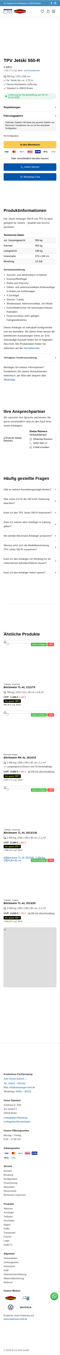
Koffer (7, 1228)
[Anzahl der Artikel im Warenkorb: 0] (48, 11)
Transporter (9, 1232)
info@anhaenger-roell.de (22, 1087)
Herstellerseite (31, 348)
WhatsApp (9, 379)
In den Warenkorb (30, 144)
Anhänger (9, 1212)
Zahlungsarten (11, 1262)
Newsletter (9, 1187)
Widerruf (8, 1282)
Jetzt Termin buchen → (15, 1079)
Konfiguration (10, 1179)
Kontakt (8, 1171)
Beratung (8, 1175)
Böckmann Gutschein (15, 1195)
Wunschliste (10, 1191)
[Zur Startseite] (15, 11)
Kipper (7, 1224)
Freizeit (7, 1236)
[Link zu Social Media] (51, 3)
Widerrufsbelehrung (14, 1278)
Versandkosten (33, 70)
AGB (6, 1270)
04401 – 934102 (16, 1083)
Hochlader (9, 1220)
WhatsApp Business (43, 439)
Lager (7, 1240)
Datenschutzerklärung (15, 1274)
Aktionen (8, 1208)
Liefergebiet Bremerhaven (17, 1121)
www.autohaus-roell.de (15, 1319)
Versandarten (10, 1258)
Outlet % (8, 1245)
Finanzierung (10, 1183)
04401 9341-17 (40, 443)
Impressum (9, 1266)
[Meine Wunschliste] (42, 11)
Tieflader (8, 1216)
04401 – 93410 (23, 1091)
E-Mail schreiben (41, 447)
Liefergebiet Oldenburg (15, 1117)
